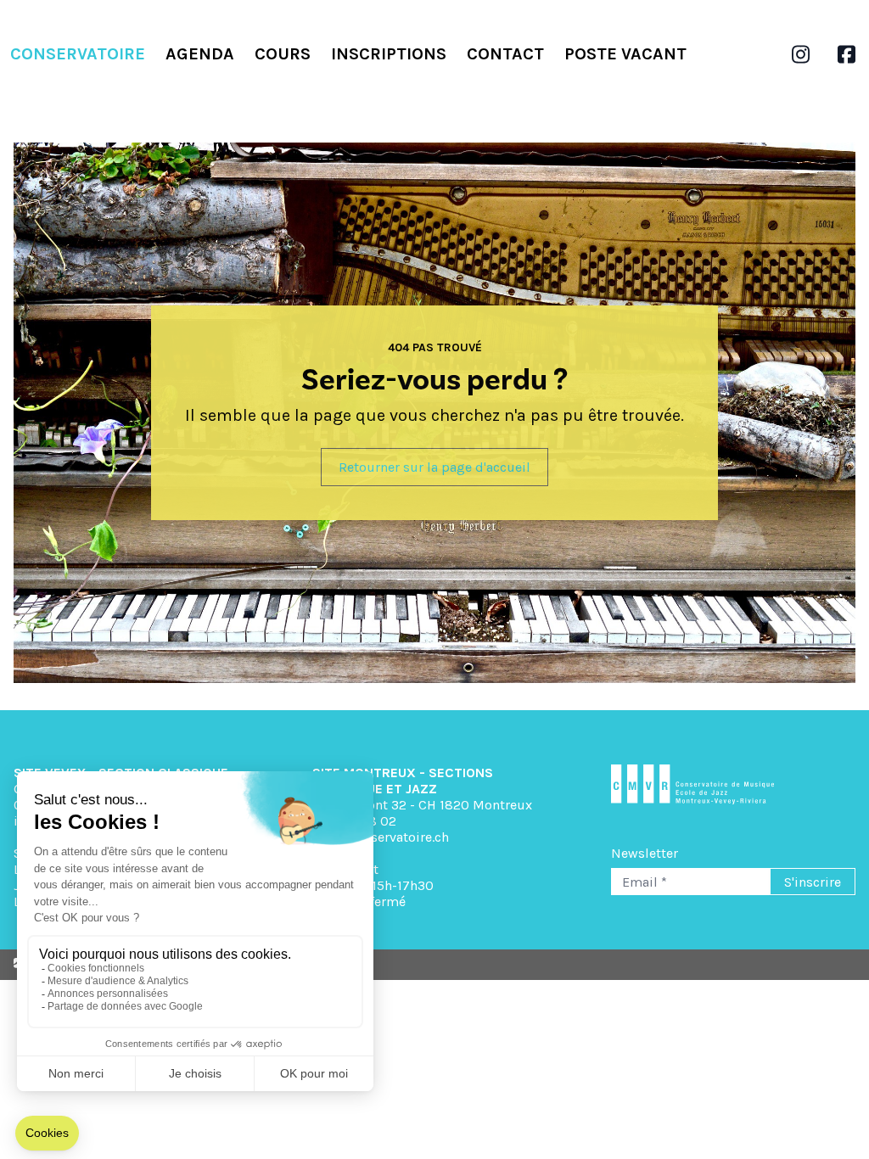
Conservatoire (77, 54)
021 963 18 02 (354, 821)
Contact (505, 54)
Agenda (199, 54)
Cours (283, 54)
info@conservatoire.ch (380, 837)
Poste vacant (625, 54)
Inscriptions (388, 54)
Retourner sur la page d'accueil (434, 467)
